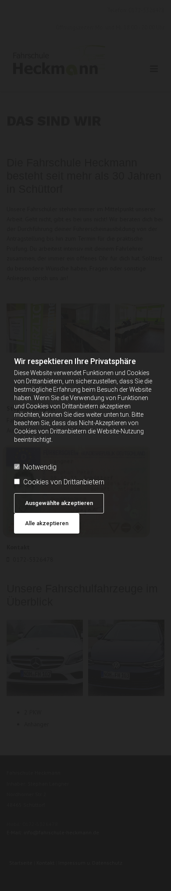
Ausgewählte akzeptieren (59, 503)
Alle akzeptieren (46, 523)
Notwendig (40, 467)
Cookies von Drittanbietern (63, 482)
